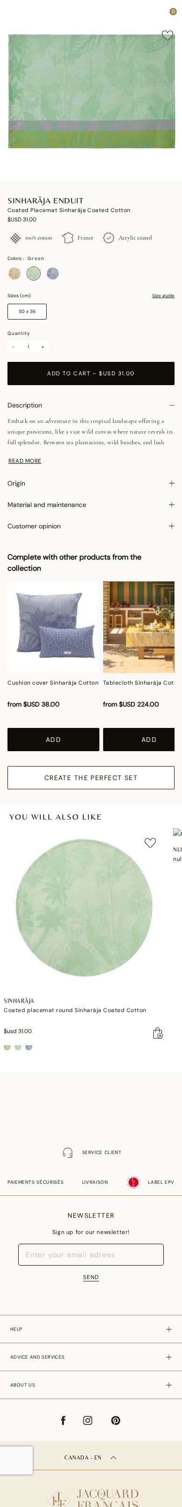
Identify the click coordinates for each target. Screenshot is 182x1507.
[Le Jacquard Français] (91, 1493)
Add (53, 739)
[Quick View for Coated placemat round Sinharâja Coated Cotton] (158, 1033)
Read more (25, 461)
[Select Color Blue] (53, 273)
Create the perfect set (91, 778)
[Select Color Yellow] (14, 273)
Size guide (163, 295)
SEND (91, 1277)
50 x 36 (27, 311)
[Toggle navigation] (15, 14)
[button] (156, 14)
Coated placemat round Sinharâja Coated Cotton (75, 1010)
